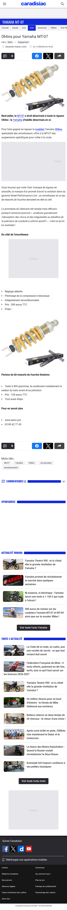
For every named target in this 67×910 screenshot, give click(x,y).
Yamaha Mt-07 (13, 22)
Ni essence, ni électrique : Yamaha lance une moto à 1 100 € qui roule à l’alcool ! (44, 596)
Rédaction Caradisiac (10, 874)
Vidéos (53, 28)
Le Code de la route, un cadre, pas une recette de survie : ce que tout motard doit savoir (46, 650)
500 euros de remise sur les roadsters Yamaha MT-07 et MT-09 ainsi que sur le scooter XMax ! (44, 613)
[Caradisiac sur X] (13, 849)
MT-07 (20, 115)
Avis (24, 28)
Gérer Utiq (6, 899)
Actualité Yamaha (11, 553)
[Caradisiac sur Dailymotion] (21, 849)
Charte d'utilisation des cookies (14, 893)
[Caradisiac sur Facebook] (5, 849)
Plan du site (40, 880)
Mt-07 (6, 463)
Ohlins (58, 129)
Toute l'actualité (11, 639)
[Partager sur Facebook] (37, 55)
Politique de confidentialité (45, 886)
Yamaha (17, 119)
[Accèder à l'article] (13, 564)
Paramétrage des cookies (45, 893)
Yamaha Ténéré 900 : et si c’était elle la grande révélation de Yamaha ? (43, 564)
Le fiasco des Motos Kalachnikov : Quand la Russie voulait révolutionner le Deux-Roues (46, 750)
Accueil (5, 28)
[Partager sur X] (48, 55)
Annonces (42, 28)
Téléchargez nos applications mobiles (26, 859)
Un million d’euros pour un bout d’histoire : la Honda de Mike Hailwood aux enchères (44, 702)
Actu (32, 28)
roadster (40, 129)
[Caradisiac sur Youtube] (29, 849)
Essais (15, 28)
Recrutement (7, 880)
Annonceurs (40, 868)
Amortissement (11, 467)
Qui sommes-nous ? (43, 874)
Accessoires (46, 463)
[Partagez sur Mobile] (60, 55)
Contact (5, 868)
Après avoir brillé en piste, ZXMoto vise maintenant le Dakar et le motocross (46, 734)
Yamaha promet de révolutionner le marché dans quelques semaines (43, 580)
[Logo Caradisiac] (33, 6)
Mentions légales (8, 886)
